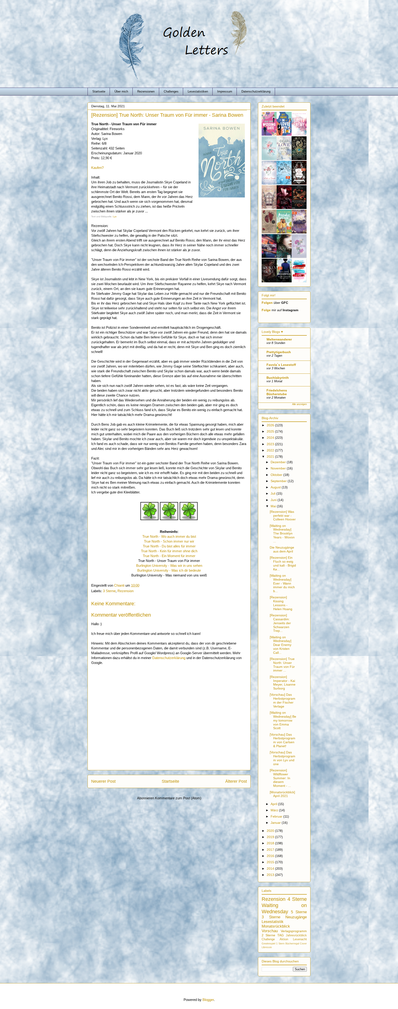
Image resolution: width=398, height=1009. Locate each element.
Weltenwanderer (279, 339)
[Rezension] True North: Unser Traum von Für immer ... (282, 664)
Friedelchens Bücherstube (276, 392)
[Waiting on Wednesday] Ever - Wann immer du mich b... (282, 583)
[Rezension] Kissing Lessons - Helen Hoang (281, 603)
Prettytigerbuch (278, 352)
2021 (271, 456)
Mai (274, 506)
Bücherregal (292, 943)
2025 (271, 431)
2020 (271, 831)
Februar (277, 816)
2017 (271, 849)
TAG (280, 935)
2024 (271, 437)
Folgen (267, 302)
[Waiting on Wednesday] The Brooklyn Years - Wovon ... (282, 533)
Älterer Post (236, 781)
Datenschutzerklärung (255, 91)
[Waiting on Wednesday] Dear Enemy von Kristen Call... (280, 644)
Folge (266, 310)
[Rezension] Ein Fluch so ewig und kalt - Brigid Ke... (283, 563)
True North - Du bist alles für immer (169, 546)
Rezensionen (146, 91)
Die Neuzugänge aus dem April (282, 549)
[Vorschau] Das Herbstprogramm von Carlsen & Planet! (282, 740)
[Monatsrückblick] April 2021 (282, 794)
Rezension (125, 591)
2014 (271, 868)
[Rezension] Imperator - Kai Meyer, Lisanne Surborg (283, 682)
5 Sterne (299, 912)
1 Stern (280, 943)
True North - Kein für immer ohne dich (169, 551)
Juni (274, 500)
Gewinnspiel (268, 943)
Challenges (171, 91)
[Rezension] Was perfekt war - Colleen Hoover (283, 515)
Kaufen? (97, 168)
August (276, 487)
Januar (276, 822)
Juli (273, 493)
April (274, 804)
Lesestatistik (273, 921)
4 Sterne (297, 899)
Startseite (98, 91)
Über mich (121, 91)
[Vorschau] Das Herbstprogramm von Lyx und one (282, 758)
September (279, 481)
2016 (271, 856)
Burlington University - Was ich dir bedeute (169, 570)
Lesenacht (300, 939)
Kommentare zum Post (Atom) (178, 798)
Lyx (114, 216)
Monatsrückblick (276, 926)
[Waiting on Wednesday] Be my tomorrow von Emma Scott (283, 720)
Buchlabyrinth (277, 377)
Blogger (208, 1000)
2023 (271, 444)
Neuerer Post (103, 781)
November (279, 468)
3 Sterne (109, 591)
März (275, 810)
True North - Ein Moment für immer (169, 556)
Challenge (268, 939)
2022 (271, 450)
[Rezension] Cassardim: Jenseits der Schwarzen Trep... (280, 623)
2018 (271, 843)
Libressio (267, 947)
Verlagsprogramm (294, 931)
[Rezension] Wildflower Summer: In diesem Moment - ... (280, 778)
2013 (271, 875)
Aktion (284, 939)
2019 (271, 837)
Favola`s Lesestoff (281, 365)
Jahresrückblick (296, 935)
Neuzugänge (296, 917)
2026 (271, 425)
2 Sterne (268, 935)
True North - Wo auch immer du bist (169, 536)
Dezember (279, 462)
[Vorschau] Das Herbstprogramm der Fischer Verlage (282, 700)
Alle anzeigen (299, 404)
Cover (303, 943)
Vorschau (270, 931)
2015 (271, 862)
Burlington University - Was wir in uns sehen (169, 565)
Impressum (224, 91)
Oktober (277, 475)
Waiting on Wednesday (284, 908)
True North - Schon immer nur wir (169, 541)
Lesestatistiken (198, 91)
